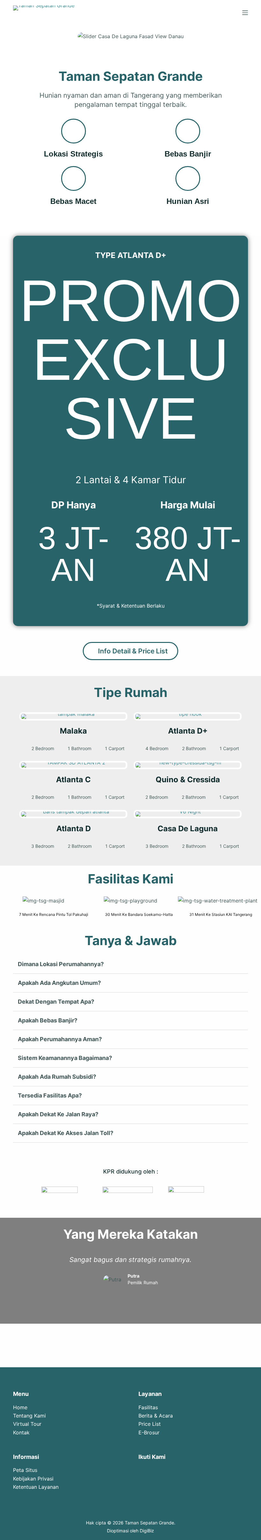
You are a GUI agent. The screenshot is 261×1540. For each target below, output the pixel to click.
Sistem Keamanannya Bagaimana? (65, 1058)
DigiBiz (147, 1530)
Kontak (21, 1432)
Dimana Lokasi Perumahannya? (61, 964)
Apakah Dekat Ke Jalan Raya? (58, 1114)
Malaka (73, 730)
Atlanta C (73, 779)
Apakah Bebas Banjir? (47, 1020)
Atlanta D (73, 828)
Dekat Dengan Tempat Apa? (56, 1001)
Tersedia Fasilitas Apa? (50, 1095)
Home (20, 1407)
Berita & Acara (155, 1415)
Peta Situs (25, 1470)
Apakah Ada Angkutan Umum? (59, 982)
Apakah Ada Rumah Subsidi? (57, 1076)
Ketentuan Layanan (36, 1487)
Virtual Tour (27, 1424)
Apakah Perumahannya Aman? (60, 1039)
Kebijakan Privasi (33, 1478)
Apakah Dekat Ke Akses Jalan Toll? (65, 1133)
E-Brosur (148, 1432)
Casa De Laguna (188, 828)
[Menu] (245, 13)
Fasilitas (148, 1407)
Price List (149, 1424)
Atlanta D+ (188, 730)
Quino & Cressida (188, 779)
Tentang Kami (29, 1415)
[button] (6, 899)
